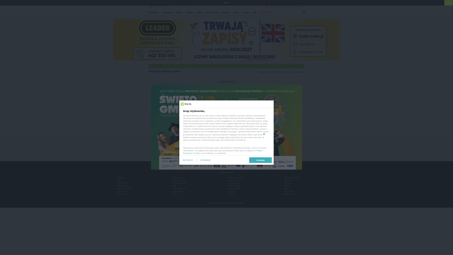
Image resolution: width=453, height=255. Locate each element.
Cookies (197, 153)
